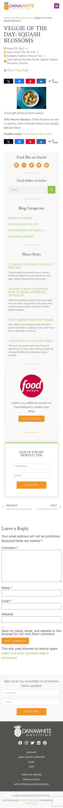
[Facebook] (16, 165)
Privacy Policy (31, 779)
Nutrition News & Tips (21, 17)
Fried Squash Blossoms (37, 134)
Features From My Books (25, 230)
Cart (31, 766)
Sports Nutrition (20, 218)
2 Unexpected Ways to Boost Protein (30, 266)
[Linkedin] (39, 165)
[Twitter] (31, 165)
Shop (31, 762)
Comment (10, 547)
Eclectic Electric (28, 800)
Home (6, 17)
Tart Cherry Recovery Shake (30, 320)
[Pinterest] (46, 165)
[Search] (51, 190)
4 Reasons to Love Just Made (30, 341)
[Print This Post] (5, 70)
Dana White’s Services (31, 757)
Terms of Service (32, 774)
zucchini (23, 63)
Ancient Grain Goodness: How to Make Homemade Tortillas (28, 292)
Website (7, 614)
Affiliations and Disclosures (31, 784)
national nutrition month (25, 59)
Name (7, 587)
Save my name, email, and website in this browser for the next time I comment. (31, 632)
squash (44, 59)
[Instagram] (24, 165)
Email (7, 601)
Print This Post (17, 70)
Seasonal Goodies (20, 236)
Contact (31, 752)
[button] (56, 6)
